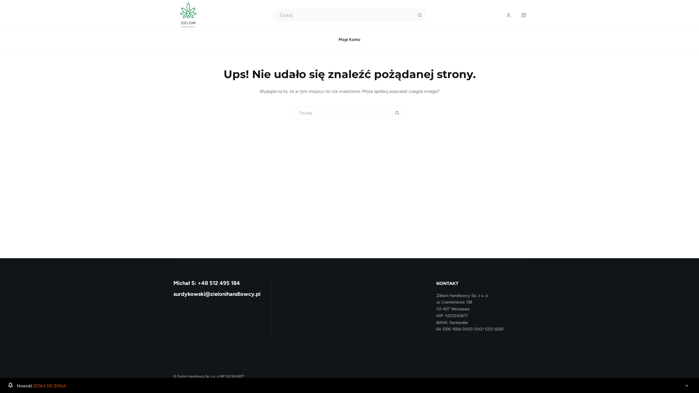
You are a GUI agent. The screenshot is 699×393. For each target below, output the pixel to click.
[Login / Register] (509, 15)
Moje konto (349, 39)
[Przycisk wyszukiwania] (420, 15)
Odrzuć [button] (687, 386)
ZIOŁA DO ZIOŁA (50, 385)
